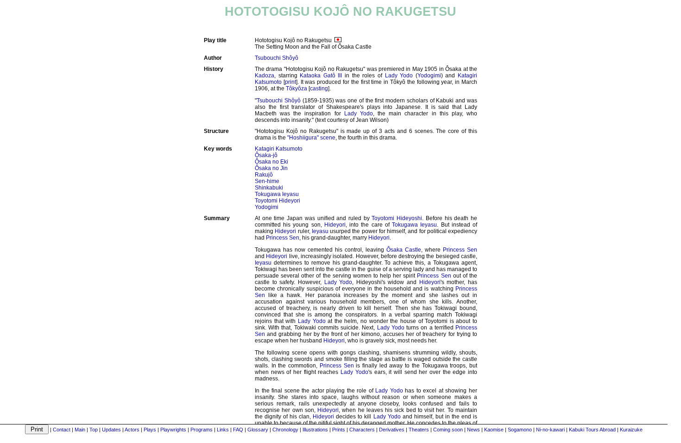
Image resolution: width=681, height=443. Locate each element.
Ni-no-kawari (550, 429)
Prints (338, 429)
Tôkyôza (296, 88)
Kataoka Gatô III (321, 75)
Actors (132, 429)
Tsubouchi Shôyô (276, 58)
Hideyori (335, 225)
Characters (362, 429)
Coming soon (448, 429)
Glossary (257, 429)
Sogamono (520, 429)
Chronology (285, 429)
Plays (150, 429)
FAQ (238, 429)
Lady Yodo (399, 75)
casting (319, 88)
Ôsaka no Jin (271, 168)
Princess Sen (282, 237)
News (473, 429)
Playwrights (173, 429)
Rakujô (264, 174)
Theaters (419, 429)
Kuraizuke (631, 429)
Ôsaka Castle (403, 250)
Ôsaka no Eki (271, 161)
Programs (201, 429)
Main (80, 429)
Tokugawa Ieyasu (277, 194)
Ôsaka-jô (266, 155)
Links (223, 429)
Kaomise (494, 429)
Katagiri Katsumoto (279, 149)
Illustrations (315, 429)
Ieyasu (320, 231)
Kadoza (264, 75)
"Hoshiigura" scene (311, 137)
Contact (61, 429)
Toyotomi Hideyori (277, 200)
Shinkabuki (269, 187)
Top (93, 429)
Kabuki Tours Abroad (592, 429)
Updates (111, 429)
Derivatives (391, 429)
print (290, 82)
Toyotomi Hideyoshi (397, 218)
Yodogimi (429, 75)
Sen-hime (267, 181)
